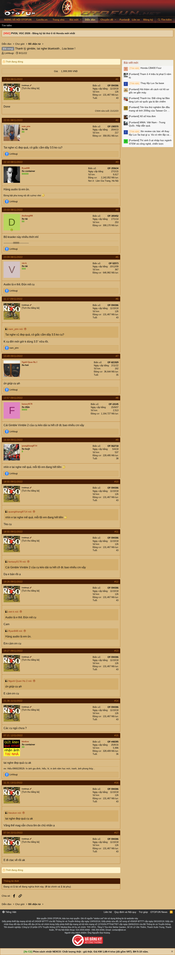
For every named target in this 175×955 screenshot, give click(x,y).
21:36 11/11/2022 (13, 700)
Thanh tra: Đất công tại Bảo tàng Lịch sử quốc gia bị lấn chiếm (149, 100)
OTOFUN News (158, 912)
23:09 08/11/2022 (13, 257)
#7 (117, 356)
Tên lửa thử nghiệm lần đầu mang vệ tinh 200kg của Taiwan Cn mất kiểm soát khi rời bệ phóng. (150, 109)
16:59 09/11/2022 (13, 439)
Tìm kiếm (7, 25)
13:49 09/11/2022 (13, 356)
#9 (117, 439)
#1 (117, 79)
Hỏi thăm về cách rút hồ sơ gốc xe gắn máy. (149, 91)
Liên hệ (108, 912)
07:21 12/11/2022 (13, 735)
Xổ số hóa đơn (142, 116)
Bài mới (74, 19)
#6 (117, 298)
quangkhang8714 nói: (20, 511)
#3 (117, 162)
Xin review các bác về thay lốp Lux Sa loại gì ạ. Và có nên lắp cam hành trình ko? (150, 133)
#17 (116, 832)
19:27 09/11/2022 (13, 650)
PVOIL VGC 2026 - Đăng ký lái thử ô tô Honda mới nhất (43, 33)
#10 (116, 481)
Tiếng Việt (10, 912)
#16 (116, 782)
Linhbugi (9, 53)
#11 (116, 531)
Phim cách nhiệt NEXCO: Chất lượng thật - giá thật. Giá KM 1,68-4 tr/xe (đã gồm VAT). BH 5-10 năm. (90, 951)
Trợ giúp (143, 912)
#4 (117, 209)
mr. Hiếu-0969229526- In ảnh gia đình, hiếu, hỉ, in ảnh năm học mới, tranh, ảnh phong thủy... (49, 768)
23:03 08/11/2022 (13, 209)
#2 (117, 120)
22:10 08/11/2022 (13, 162)
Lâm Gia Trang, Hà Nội (107, 181)
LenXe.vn (42, 19)
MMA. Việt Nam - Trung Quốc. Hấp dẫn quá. (147, 124)
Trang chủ (58, 19)
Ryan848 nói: (15, 631)
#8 (117, 397)
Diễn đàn (90, 19)
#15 (116, 735)
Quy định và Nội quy (125, 912)
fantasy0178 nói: (17, 561)
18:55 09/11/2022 (13, 481)
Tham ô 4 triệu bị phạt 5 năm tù (150, 76)
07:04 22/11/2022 (13, 832)
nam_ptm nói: (15, 329)
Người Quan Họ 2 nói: (20, 681)
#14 (116, 700)
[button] (80, 20)
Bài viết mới (131, 62)
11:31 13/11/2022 (13, 782)
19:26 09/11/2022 (13, 581)
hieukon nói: (15, 812)
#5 (117, 257)
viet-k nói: (13, 611)
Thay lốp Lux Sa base (147, 83)
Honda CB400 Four (145, 68)
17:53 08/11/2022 (13, 79)
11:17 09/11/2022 (13, 298)
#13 (116, 650)
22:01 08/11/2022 (13, 120)
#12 (116, 581)
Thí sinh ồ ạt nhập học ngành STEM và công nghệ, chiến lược (150, 142)
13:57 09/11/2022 (13, 397)
